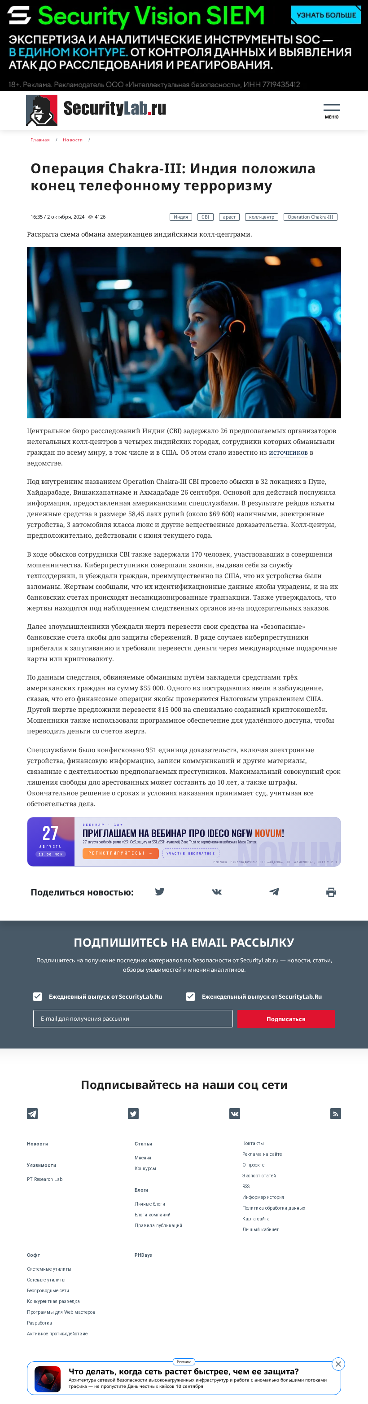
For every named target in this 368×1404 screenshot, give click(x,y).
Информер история (263, 1197)
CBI (206, 217)
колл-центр (261, 217)
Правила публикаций (158, 1225)
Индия (181, 217)
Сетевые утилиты (46, 1280)
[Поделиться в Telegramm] (273, 892)
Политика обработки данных (273, 1208)
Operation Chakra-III (310, 217)
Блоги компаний (153, 1215)
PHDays (143, 1255)
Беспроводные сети (48, 1291)
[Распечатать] (330, 892)
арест (229, 217)
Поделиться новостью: (82, 892)
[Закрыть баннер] (338, 1364)
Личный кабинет (260, 1230)
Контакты (253, 1143)
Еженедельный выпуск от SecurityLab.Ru (262, 996)
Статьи (143, 1144)
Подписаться (286, 1019)
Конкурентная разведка (53, 1301)
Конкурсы (145, 1168)
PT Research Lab (44, 1179)
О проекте (253, 1165)
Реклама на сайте (262, 1154)
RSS (246, 1186)
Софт (33, 1255)
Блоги (141, 1190)
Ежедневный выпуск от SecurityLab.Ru (105, 996)
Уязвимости (41, 1165)
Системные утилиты (49, 1269)
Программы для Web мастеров (61, 1312)
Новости (37, 1144)
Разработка (39, 1323)
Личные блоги (150, 1204)
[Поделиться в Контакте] (216, 892)
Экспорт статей (259, 1176)
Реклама (184, 1361)
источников (288, 452)
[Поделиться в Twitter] (159, 892)
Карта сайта (256, 1219)
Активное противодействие (57, 1334)
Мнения (143, 1158)
